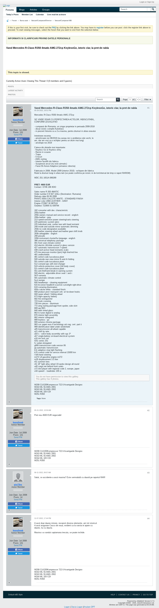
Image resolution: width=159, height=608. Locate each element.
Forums (10, 10)
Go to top (148, 595)
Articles (33, 9)
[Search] (153, 9)
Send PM (18, 135)
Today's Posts (12, 15)
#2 (148, 410)
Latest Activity (15, 90)
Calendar (40, 15)
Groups (46, 9)
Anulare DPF (89, 607)
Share (20, 139)
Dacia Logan (76, 607)
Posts (11, 86)
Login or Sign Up (147, 2)
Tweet (19, 142)
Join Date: (13, 130)
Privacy (136, 595)
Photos (11, 94)
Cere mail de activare (56, 15)
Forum (14, 20)
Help (113, 595)
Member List (27, 15)
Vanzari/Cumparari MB (63, 20)
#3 (148, 473)
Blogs (22, 9)
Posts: (16, 132)
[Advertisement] (81, 60)
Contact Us (123, 595)
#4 (148, 518)
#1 (148, 108)
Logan (67, 607)
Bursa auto (24, 20)
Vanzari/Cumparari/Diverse (41, 20)
